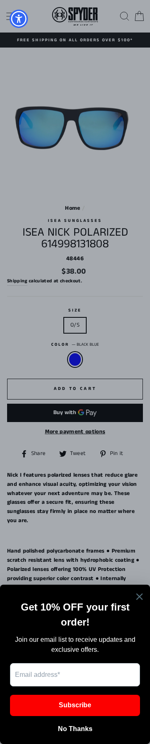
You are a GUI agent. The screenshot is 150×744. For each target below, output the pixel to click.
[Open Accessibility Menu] (19, 19)
